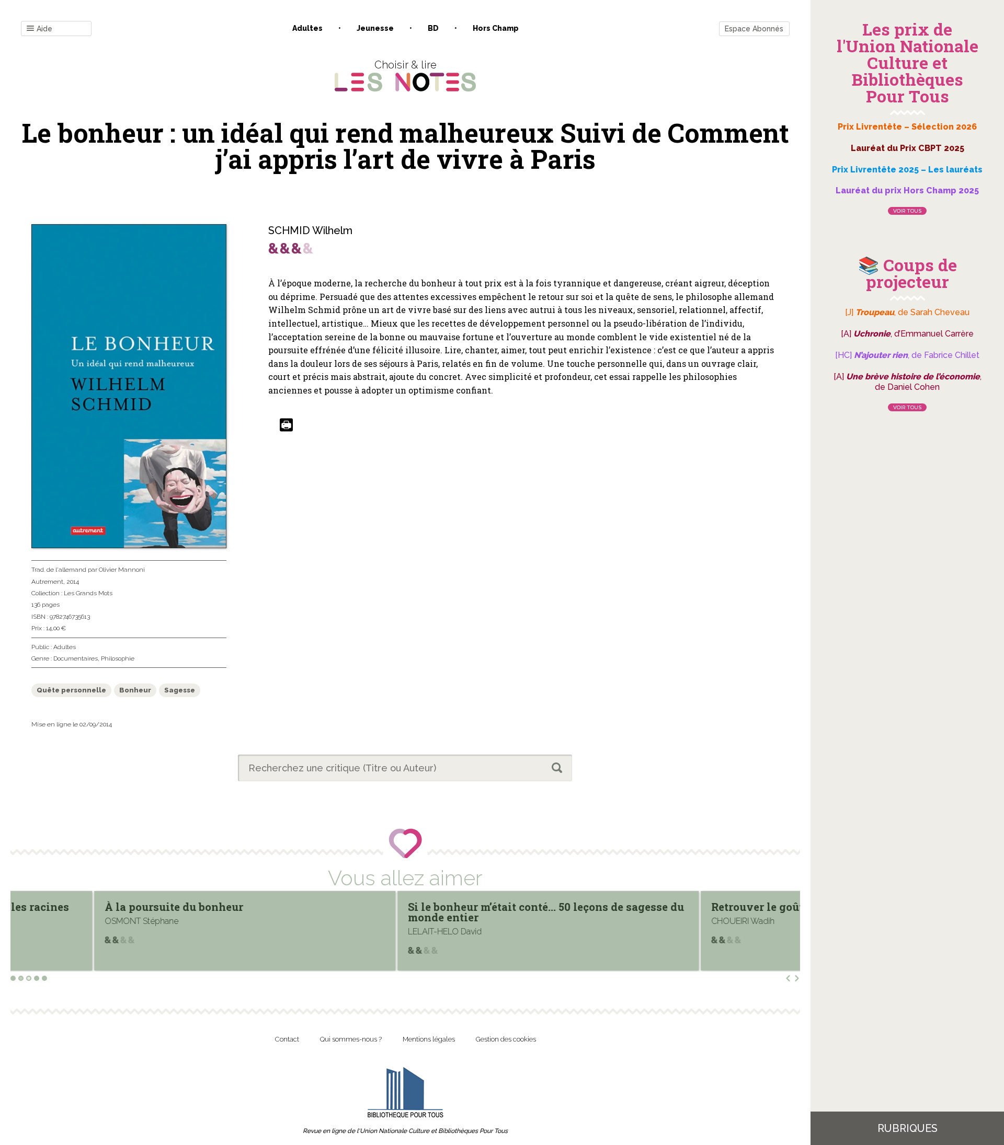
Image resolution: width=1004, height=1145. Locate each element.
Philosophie (117, 658)
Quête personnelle (71, 690)
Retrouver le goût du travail (703, 906)
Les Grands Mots (88, 593)
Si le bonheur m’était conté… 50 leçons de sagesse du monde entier (463, 912)
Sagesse (179, 690)
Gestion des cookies (506, 1039)
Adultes (307, 28)
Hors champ (496, 28)
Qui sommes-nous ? (351, 1039)
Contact (287, 1039)
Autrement (47, 581)
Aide (44, 29)
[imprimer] (286, 425)
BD (433, 28)
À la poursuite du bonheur (91, 906)
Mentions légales (429, 1039)
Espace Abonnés (754, 29)
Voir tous (907, 211)
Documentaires (75, 658)
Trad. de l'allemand (58, 569)
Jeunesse (375, 28)
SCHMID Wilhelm (310, 230)
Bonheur (135, 690)
